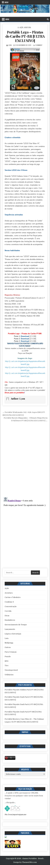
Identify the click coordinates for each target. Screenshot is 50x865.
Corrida (8, 611)
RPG (6, 661)
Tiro (6, 665)
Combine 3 (9, 602)
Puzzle (8, 656)
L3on (10, 45)
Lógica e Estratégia (13, 634)
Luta (6, 638)
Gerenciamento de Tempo (16, 625)
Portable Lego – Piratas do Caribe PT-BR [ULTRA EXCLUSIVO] (25, 36)
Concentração (11, 606)
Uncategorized (11, 670)
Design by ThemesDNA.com (25, 862)
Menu (6, 2)
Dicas (7, 616)
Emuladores (10, 620)
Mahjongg (9, 643)
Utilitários (9, 675)
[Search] (48, 19)
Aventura (27, 27)
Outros (8, 647)
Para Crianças (11, 652)
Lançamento (10, 629)
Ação (21, 27)
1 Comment (38, 45)
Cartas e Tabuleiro (13, 597)
